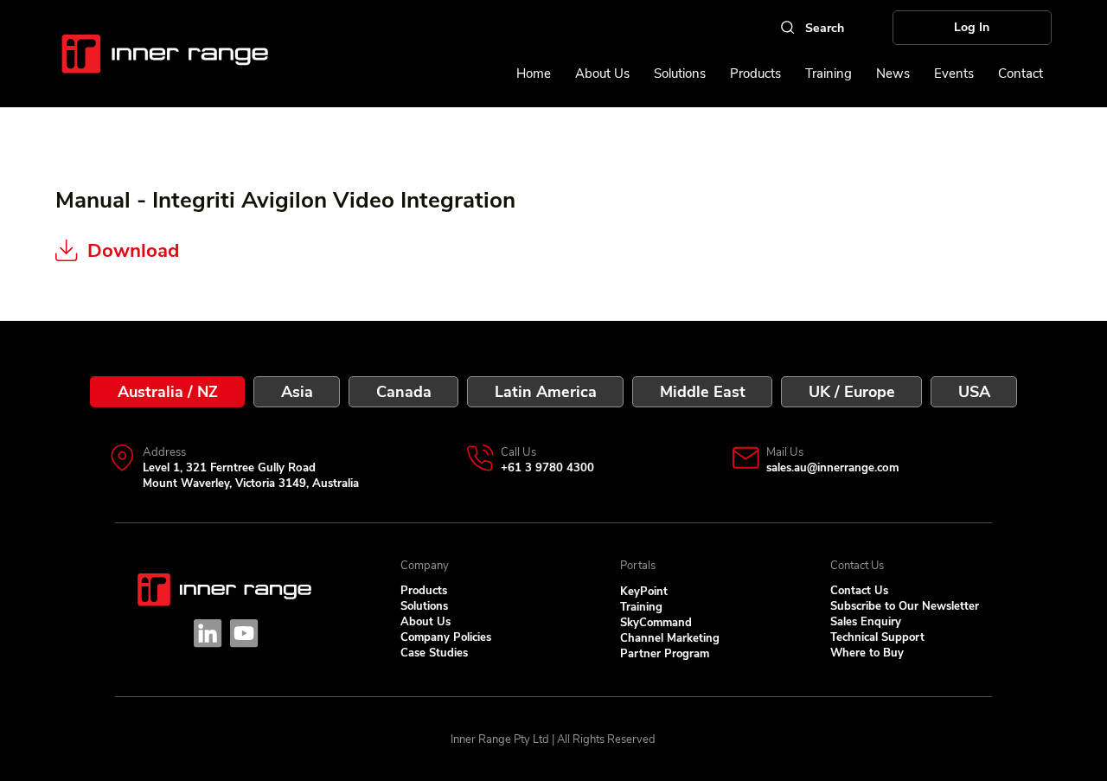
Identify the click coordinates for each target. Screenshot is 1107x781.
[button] (953, 73)
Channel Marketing (670, 638)
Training (641, 607)
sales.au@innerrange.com (832, 468)
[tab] (167, 391)
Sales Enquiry (865, 622)
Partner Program (664, 654)
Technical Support (877, 637)
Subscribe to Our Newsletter (904, 606)
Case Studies (434, 653)
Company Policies (445, 637)
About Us (425, 622)
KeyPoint (644, 591)
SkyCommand (656, 623)
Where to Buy (867, 653)
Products (423, 591)
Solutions (424, 606)
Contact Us (859, 591)
